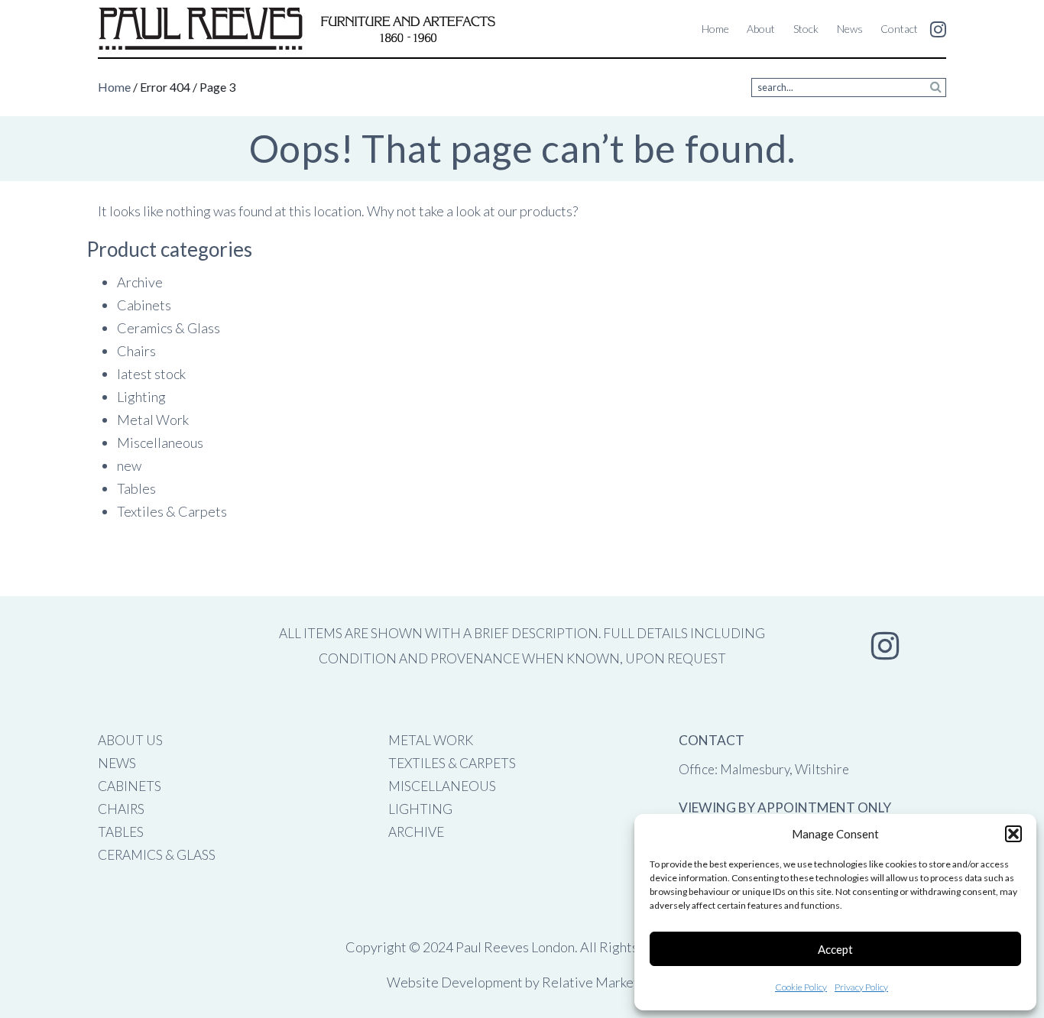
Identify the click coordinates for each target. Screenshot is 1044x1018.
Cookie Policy (801, 987)
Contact (899, 28)
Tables (136, 488)
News (850, 28)
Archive (140, 282)
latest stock (151, 373)
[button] (1013, 833)
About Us (130, 740)
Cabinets (144, 305)
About (761, 28)
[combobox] (848, 87)
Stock (806, 28)
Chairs (136, 350)
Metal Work (153, 419)
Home (715, 28)
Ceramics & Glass (168, 327)
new (129, 465)
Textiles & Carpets (172, 511)
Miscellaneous (160, 442)
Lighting (141, 396)
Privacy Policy (861, 987)
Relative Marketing (599, 982)
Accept (835, 949)
